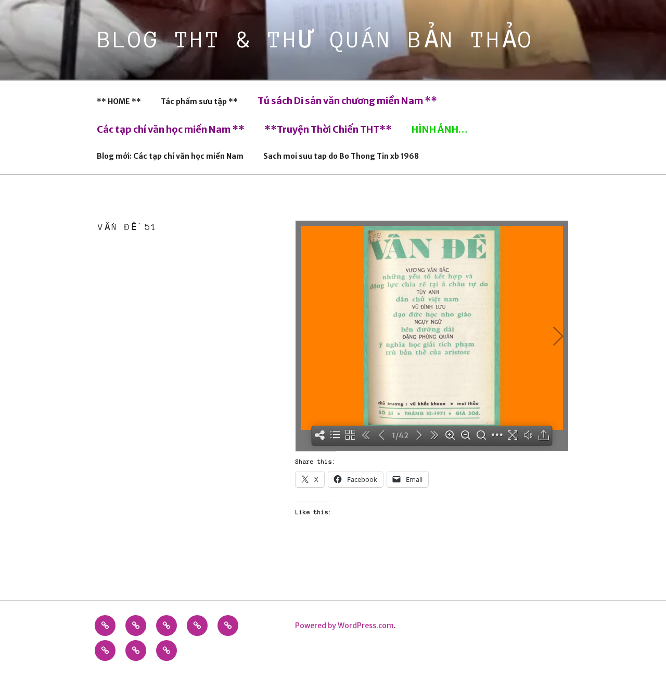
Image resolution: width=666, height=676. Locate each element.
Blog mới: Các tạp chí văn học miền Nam (170, 156)
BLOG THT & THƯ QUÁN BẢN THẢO (316, 40)
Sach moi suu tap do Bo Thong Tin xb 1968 (341, 156)
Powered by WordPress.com (344, 625)
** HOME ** (119, 101)
